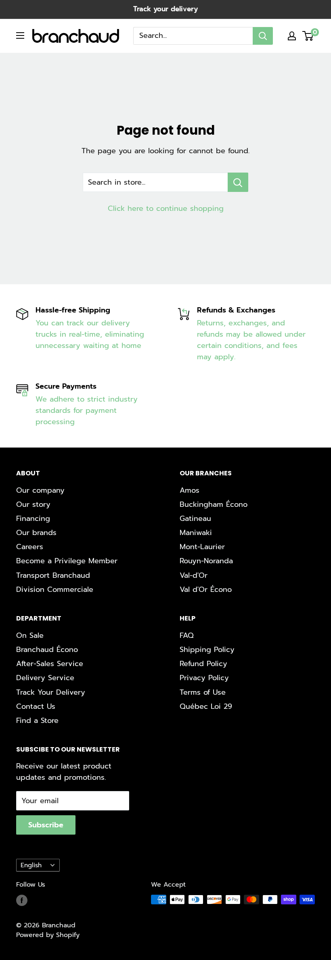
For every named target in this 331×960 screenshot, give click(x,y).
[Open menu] (20, 35)
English (31, 865)
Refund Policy (203, 663)
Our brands (36, 532)
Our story (33, 504)
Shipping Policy (207, 649)
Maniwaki (196, 532)
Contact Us (35, 706)
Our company (40, 490)
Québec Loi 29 (206, 706)
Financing (33, 518)
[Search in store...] (238, 182)
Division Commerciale (54, 589)
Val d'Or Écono (206, 589)
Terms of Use (203, 692)
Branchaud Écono (47, 649)
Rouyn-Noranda (206, 560)
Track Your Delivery (50, 692)
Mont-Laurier (202, 546)
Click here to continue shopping (166, 208)
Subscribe (45, 825)
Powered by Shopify (48, 935)
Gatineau (195, 518)
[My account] (292, 35)
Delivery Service (45, 677)
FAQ (187, 635)
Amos (189, 490)
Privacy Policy (204, 677)
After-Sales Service (49, 663)
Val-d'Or (193, 575)
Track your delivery (165, 9)
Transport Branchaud (53, 575)
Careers (29, 546)
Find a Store (37, 720)
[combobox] (193, 36)
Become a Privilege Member (66, 560)
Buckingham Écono (213, 504)
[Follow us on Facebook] (21, 901)
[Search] (263, 36)
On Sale (30, 635)
